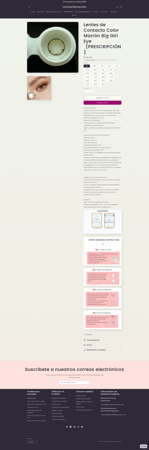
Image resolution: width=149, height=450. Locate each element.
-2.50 (102, 70)
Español (31, 442)
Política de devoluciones (84, 410)
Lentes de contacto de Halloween (34, 411)
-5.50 (95, 81)
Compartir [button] (89, 334)
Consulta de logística (59, 419)
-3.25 (95, 73)
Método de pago (57, 410)
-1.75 (116, 66)
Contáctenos (56, 404)
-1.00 (94, 66)
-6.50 (111, 81)
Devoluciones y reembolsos (60, 407)
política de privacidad (83, 399)
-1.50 (109, 66)
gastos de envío (90, 60)
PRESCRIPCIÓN (31, 398)
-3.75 (110, 73)
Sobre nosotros (81, 396)
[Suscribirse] (88, 382)
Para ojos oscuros (32, 407)
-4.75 (111, 77)
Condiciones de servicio (59, 401)
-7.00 (87, 84)
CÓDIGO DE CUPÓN (58, 416)
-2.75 (110, 70)
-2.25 (95, 70)
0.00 (86, 66)
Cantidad (86, 88)
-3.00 (87, 73)
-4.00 (87, 77)
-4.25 (95, 77)
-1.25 (101, 66)
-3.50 (102, 73)
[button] (29, 7)
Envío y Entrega (57, 413)
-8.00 (103, 84)
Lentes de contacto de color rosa (36, 417)
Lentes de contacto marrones (37, 404)
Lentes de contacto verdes (36, 401)
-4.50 (103, 77)
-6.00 (103, 81)
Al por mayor (80, 407)
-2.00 (87, 70)
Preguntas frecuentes (59, 398)
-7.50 (95, 84)
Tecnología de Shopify (116, 441)
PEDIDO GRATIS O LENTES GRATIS (84, 403)
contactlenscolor (106, 441)
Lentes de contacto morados (36, 421)
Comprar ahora (102, 103)
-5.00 (87, 81)
